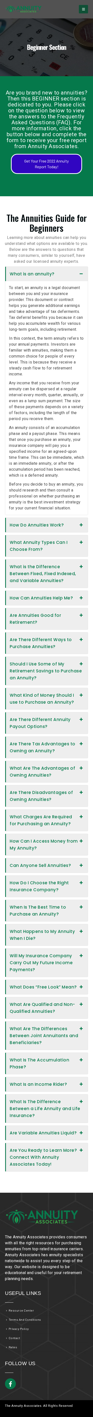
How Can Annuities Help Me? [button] (41, 598)
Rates (13, 1347)
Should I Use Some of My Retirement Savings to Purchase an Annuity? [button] (46, 671)
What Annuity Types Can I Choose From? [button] (38, 545)
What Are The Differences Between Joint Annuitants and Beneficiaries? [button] (44, 1036)
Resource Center (21, 1310)
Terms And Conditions (25, 1319)
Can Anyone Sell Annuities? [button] (40, 865)
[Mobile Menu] (83, 9)
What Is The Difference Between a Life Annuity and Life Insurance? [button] (45, 1109)
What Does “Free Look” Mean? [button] (43, 987)
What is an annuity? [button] (32, 274)
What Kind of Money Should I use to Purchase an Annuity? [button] (42, 698)
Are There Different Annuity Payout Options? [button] (40, 723)
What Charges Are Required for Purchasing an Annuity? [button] (41, 820)
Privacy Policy (19, 1328)
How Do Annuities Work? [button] (37, 525)
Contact (14, 1338)
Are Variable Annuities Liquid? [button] (43, 1133)
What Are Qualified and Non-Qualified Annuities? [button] (42, 1007)
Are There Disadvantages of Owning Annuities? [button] (41, 796)
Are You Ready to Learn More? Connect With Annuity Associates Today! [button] (43, 1157)
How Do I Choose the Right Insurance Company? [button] (39, 886)
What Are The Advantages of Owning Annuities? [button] (42, 771)
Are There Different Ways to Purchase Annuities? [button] (41, 643)
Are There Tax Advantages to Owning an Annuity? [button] (42, 747)
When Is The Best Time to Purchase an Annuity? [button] (38, 910)
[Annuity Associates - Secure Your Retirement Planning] (23, 9)
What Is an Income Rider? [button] (38, 1084)
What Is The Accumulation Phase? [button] (39, 1063)
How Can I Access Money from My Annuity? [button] (44, 844)
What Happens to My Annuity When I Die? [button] (42, 934)
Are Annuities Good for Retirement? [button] (35, 618)
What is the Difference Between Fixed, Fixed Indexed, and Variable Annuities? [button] (43, 574)
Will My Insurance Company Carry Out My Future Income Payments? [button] (41, 963)
